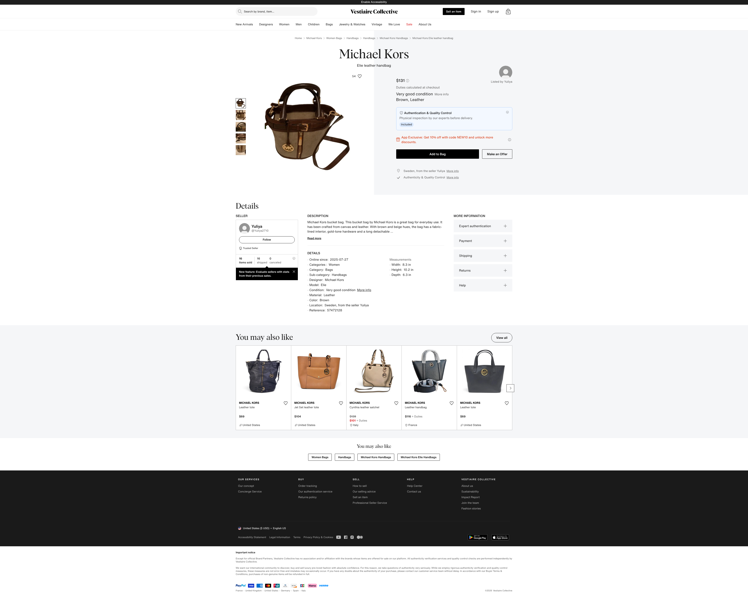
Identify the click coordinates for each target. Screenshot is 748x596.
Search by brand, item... (259, 11)
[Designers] (276, 24)
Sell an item (453, 11)
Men (299, 24)
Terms (296, 537)
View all (501, 337)
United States (271, 590)
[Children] (322, 24)
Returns (465, 270)
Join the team (470, 503)
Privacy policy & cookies (318, 537)
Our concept (246, 486)
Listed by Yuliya (501, 82)
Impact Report (470, 497)
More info (442, 94)
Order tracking (307, 486)
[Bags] (335, 24)
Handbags (353, 38)
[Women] (292, 24)
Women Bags (334, 38)
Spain (296, 590)
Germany (285, 590)
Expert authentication (475, 226)
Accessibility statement (252, 537)
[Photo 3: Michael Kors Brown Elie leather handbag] (241, 127)
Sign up (493, 11)
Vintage (376, 24)
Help (462, 285)
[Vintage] (385, 24)
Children (314, 24)
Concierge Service (250, 492)
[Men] (304, 24)
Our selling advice (364, 492)
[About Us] (434, 24)
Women (284, 24)
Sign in (476, 11)
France (239, 590)
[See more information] (509, 139)
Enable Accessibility (374, 2)
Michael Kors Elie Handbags (418, 457)
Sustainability (470, 492)
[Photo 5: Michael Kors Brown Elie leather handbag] (241, 150)
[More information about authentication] (507, 112)
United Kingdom (253, 590)
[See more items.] (510, 388)
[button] (508, 11)
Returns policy (307, 497)
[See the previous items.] (238, 388)
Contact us (414, 492)
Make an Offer (497, 154)
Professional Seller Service (370, 503)
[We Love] (403, 24)
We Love (394, 24)
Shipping (465, 255)
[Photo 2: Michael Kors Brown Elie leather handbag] (241, 115)
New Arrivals (244, 24)
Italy (304, 590)
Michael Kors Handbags (394, 38)
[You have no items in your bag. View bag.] (508, 11)
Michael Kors (314, 38)
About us (467, 486)
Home (298, 38)
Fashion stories (471, 509)
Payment (465, 240)
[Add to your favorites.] (285, 403)
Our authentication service (315, 492)
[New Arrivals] (256, 24)
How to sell (360, 486)
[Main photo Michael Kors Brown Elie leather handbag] (241, 103)
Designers (266, 24)
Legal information (279, 537)
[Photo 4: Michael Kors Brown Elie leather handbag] (241, 138)
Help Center (415, 486)
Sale (409, 24)
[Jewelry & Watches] (368, 24)
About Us (425, 24)
